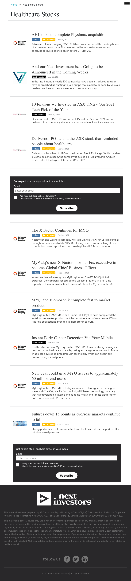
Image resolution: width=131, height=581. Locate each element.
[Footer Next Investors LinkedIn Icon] (84, 559)
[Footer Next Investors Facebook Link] (67, 559)
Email (17, 186)
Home (14, 5)
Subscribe (66, 208)
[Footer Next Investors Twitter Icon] (76, 559)
